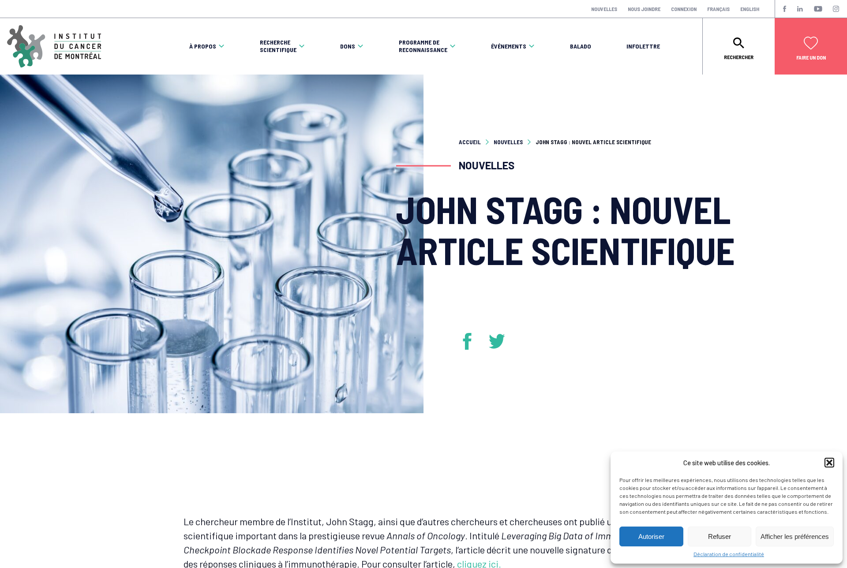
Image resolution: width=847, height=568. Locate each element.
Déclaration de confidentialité (728, 554)
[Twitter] (497, 341)
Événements (508, 46)
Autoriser (651, 536)
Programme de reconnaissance (423, 46)
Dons (347, 46)
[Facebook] (470, 341)
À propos (202, 46)
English (749, 8)
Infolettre (643, 46)
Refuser (719, 536)
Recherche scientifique (278, 46)
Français (718, 8)
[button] (829, 462)
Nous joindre (644, 8)
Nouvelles (604, 8)
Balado (580, 46)
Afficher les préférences (795, 536)
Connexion (684, 8)
